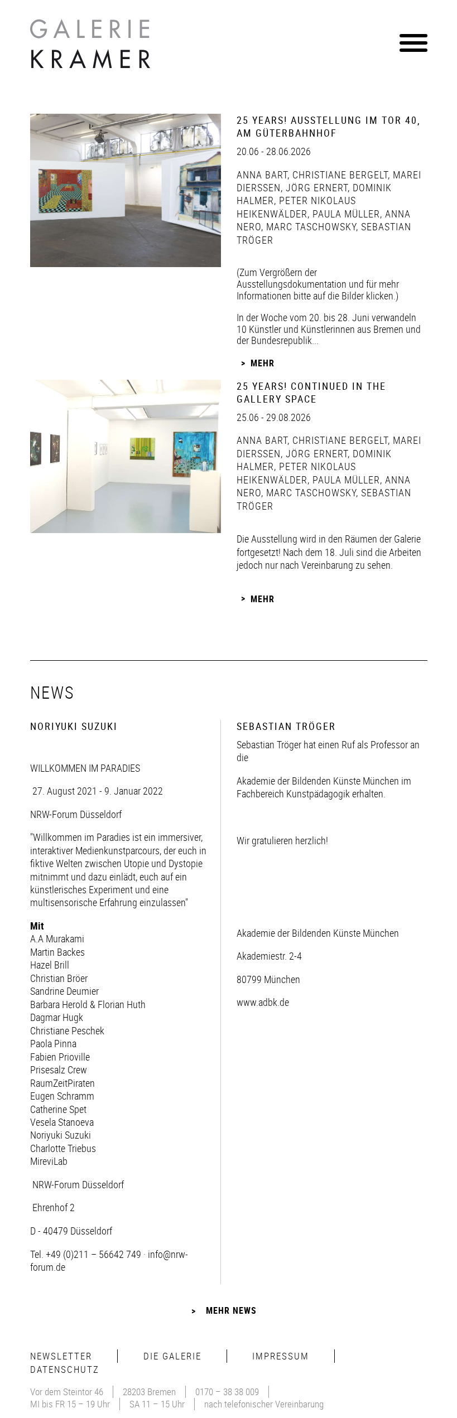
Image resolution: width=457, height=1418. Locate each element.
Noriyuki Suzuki (60, 1134)
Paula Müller (345, 213)
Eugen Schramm (62, 1095)
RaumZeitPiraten (62, 1083)
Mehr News (231, 1310)
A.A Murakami (57, 938)
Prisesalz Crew (58, 1069)
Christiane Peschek (67, 1030)
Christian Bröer (59, 978)
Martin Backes (57, 952)
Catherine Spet (58, 1109)
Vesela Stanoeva (62, 1122)
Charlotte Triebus (63, 1148)
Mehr (263, 363)
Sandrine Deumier (64, 991)
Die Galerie (172, 1355)
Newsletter (61, 1355)
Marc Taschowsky (309, 226)
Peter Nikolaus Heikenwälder (296, 206)
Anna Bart (262, 174)
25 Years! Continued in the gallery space (311, 392)
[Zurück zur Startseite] (91, 47)
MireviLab (49, 1161)
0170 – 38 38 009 (227, 1391)
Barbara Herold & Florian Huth (88, 1004)
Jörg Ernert (315, 187)
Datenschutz (64, 1369)
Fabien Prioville (60, 1056)
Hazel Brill (49, 964)
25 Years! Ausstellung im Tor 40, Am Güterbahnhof (329, 126)
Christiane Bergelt (339, 174)
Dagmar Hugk (56, 1017)
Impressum (280, 1355)
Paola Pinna (53, 1043)
